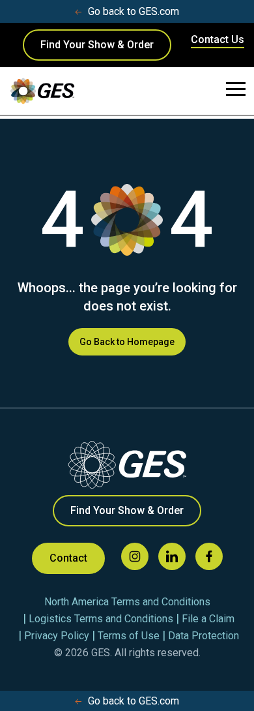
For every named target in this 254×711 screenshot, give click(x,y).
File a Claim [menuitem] (208, 619)
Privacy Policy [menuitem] (56, 635)
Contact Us (217, 39)
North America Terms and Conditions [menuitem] (127, 602)
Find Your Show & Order (97, 44)
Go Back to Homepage (127, 342)
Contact (68, 558)
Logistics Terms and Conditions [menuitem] (101, 619)
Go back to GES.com (133, 11)
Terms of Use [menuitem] (129, 635)
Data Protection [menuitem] (203, 635)
